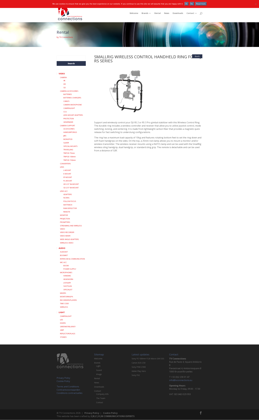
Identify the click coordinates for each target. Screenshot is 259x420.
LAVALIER (67, 282)
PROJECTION (65, 218)
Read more (201, 4)
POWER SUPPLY (69, 269)
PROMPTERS (65, 222)
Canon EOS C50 (138, 362)
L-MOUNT (67, 170)
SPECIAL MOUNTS (70, 146)
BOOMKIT (64, 255)
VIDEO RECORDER (67, 232)
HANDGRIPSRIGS (70, 132)
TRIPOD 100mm (69, 156)
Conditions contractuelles (69, 393)
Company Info (102, 394)
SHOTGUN (67, 286)
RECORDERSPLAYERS (68, 300)
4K (64, 80)
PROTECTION (68, 118)
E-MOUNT (67, 174)
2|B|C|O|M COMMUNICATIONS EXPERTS (112, 416)
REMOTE (66, 212)
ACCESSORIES (69, 129)
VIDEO (62, 73)
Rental (157, 13)
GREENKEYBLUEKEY (68, 326)
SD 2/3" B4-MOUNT (71, 187)
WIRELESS (64, 307)
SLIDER (66, 142)
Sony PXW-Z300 (139, 367)
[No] (255, 4)
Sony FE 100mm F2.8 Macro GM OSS (148, 358)
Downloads (178, 13)
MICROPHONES (66, 272)
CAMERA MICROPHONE (72, 104)
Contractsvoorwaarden (68, 389)
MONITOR (64, 215)
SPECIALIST (67, 289)
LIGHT (62, 312)
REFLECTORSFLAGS (67, 333)
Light (98, 366)
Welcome (134, 13)
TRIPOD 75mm (69, 153)
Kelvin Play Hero (139, 371)
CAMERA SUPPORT (67, 125)
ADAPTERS (67, 194)
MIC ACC (63, 262)
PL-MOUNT (67, 181)
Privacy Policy (63, 377)
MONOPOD (67, 139)
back (197, 56)
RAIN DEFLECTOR (70, 208)
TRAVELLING (68, 149)
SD (64, 87)
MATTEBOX (67, 205)
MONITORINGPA (66, 296)
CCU (65, 111)
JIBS (64, 135)
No (192, 4)
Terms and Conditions (68, 386)
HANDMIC (67, 275)
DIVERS (63, 323)
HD (64, 84)
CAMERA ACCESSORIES (69, 91)
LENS (62, 167)
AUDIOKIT (64, 252)
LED (61, 319)
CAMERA (63, 77)
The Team (100, 398)
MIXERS (63, 293)
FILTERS (66, 198)
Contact (190, 13)
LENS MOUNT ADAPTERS (73, 115)
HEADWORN (68, 279)
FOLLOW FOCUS (69, 201)
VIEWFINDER (68, 122)
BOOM (66, 265)
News (166, 13)
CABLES (66, 101)
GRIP (62, 330)
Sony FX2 (136, 375)
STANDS (63, 337)
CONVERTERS (65, 163)
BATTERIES (67, 94)
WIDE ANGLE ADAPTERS (69, 239)
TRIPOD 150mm (69, 160)
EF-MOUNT (67, 177)
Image (99, 374)
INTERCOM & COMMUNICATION (72, 259)
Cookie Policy (63, 381)
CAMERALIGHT (69, 108)
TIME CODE (64, 303)
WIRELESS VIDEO (66, 243)
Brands (145, 13)
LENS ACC (64, 191)
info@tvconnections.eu (180, 380)
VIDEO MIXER (65, 236)
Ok (186, 4)
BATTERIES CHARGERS (72, 97)
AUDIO (62, 248)
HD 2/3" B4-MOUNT (71, 184)
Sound (99, 370)
